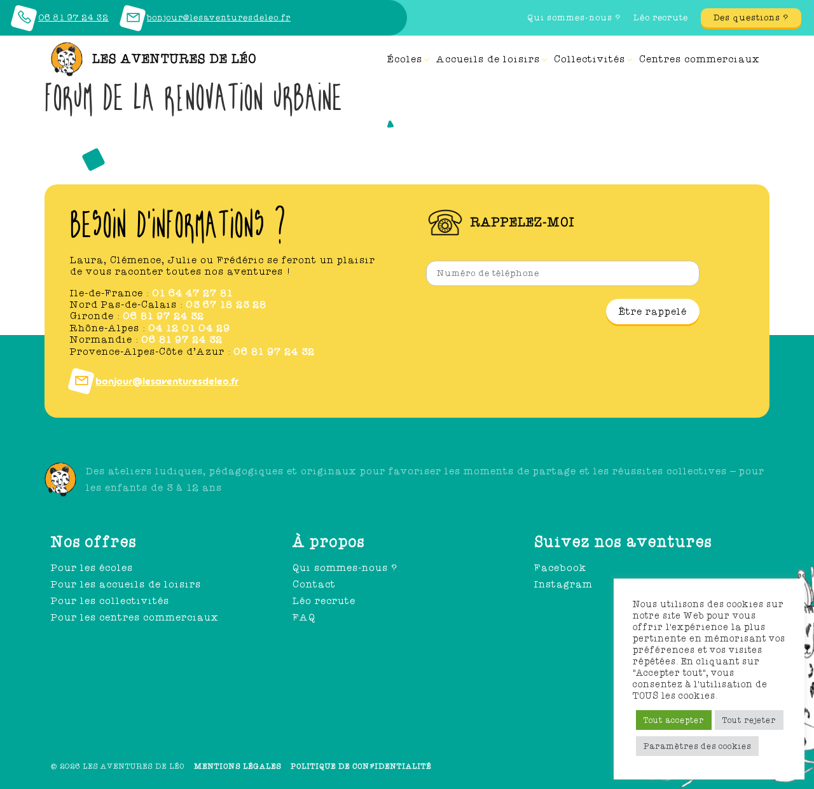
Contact (314, 584)
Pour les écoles (92, 567)
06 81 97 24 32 (163, 316)
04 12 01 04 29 (189, 328)
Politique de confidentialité (361, 766)
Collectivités (589, 59)
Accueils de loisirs (488, 59)
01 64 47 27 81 (192, 293)
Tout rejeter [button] (749, 720)
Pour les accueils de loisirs (126, 584)
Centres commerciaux (699, 59)
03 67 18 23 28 (226, 304)
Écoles (404, 59)
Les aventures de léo (174, 58)
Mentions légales (237, 766)
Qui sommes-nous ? (574, 17)
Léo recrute (660, 17)
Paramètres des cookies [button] (697, 746)
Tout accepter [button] (674, 720)
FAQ (304, 617)
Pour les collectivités (110, 601)
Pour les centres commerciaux (135, 617)
